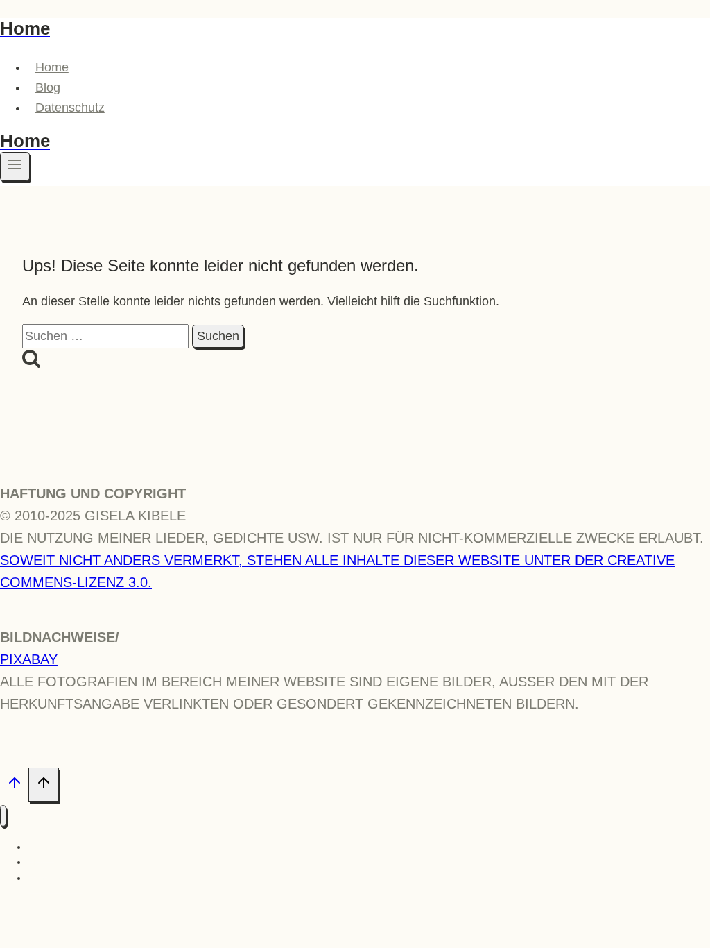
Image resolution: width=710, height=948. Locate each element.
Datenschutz (70, 108)
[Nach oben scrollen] (14, 785)
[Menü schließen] (3, 816)
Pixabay (29, 659)
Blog (47, 87)
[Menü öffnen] (15, 166)
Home (52, 67)
